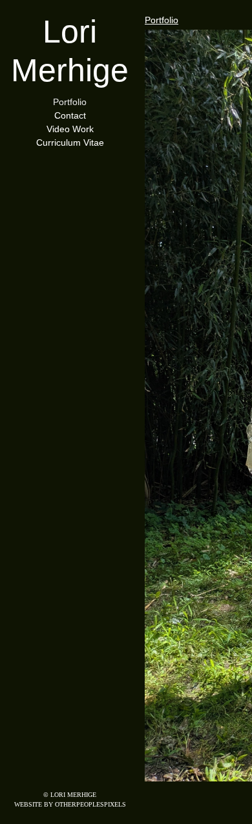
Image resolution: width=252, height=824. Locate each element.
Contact (70, 116)
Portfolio (70, 102)
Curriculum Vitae (70, 143)
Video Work (70, 129)
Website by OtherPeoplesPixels (70, 804)
